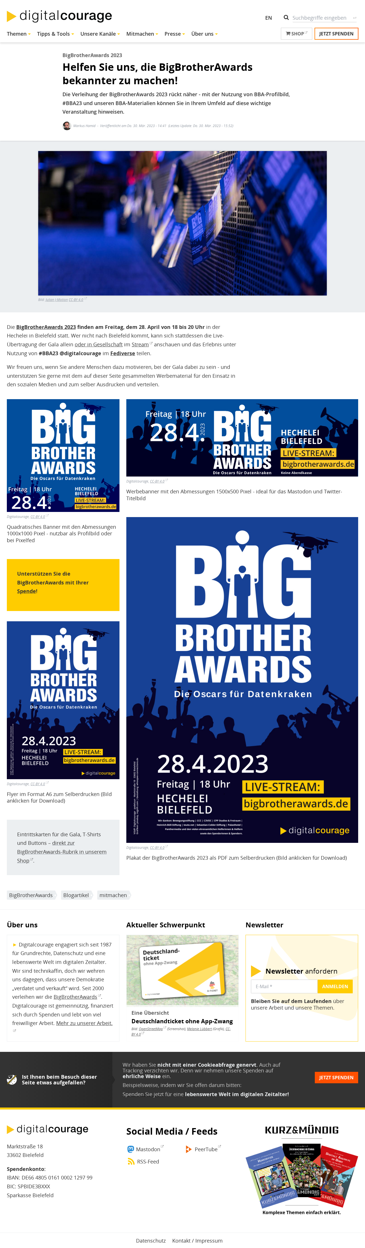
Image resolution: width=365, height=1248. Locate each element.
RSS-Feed (148, 1161)
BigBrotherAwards (31, 895)
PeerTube (206, 1149)
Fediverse (122, 353)
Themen (17, 33)
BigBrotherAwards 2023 (46, 326)
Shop (297, 34)
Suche (354, 17)
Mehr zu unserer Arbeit (83, 1023)
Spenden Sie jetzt (143, 1094)
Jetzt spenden (336, 34)
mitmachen (113, 895)
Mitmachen (140, 33)
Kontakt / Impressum (197, 1240)
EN (268, 17)
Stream (140, 344)
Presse (173, 33)
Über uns (202, 33)
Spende (26, 591)
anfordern (301, 971)
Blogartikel (76, 895)
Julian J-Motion (57, 300)
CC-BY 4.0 (76, 299)
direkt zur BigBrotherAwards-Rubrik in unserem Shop (62, 851)
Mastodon (148, 1149)
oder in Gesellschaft (99, 344)
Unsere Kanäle (98, 33)
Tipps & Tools (53, 33)
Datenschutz (151, 1240)
